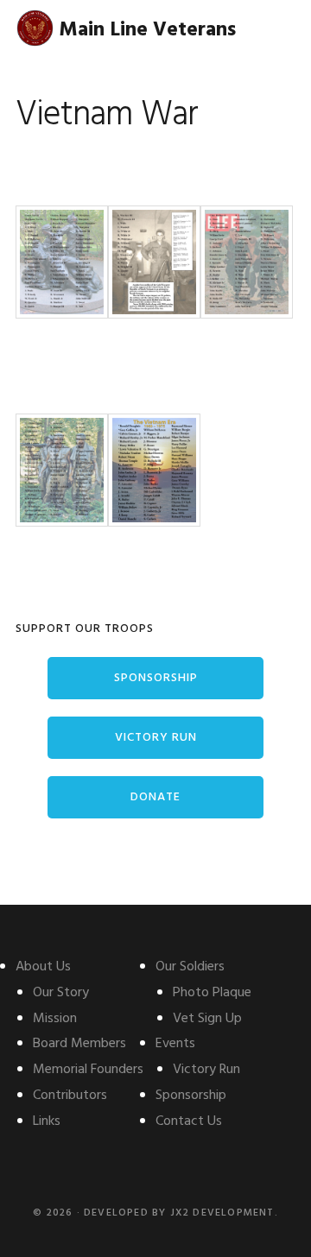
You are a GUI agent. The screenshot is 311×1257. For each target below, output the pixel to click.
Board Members (79, 1044)
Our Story (61, 993)
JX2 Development (222, 1213)
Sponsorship (156, 678)
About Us (43, 967)
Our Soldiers (190, 967)
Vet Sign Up (207, 1018)
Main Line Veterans (147, 30)
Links (46, 1121)
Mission (55, 1018)
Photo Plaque (212, 993)
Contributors (70, 1095)
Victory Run (156, 738)
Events (175, 1044)
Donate (155, 797)
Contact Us (189, 1121)
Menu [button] (274, 30)
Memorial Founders (88, 1069)
